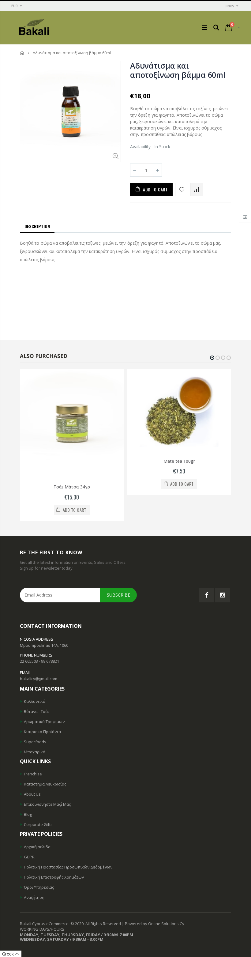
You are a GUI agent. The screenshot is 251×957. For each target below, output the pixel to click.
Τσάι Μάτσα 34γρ (72, 487)
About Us (32, 794)
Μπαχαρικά (34, 752)
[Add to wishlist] (181, 189)
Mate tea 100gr (179, 461)
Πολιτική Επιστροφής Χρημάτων (54, 877)
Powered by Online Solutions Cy (154, 923)
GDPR (29, 857)
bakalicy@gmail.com (38, 678)
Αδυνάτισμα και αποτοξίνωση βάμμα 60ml (177, 70)
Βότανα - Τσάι (36, 711)
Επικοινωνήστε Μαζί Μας (47, 804)
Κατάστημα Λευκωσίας (45, 784)
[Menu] (204, 27)
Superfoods (35, 741)
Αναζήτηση (34, 897)
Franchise (33, 774)
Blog (28, 814)
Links (229, 6)
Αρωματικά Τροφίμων (44, 721)
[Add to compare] (196, 189)
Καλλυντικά (34, 701)
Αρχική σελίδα (37, 847)
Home (22, 53)
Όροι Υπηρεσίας (39, 887)
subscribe (118, 595)
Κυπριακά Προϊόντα (42, 731)
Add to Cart (155, 189)
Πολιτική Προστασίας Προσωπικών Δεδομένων (68, 867)
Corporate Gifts (38, 824)
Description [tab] (37, 226)
